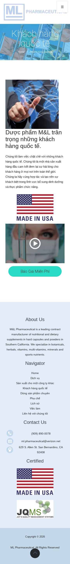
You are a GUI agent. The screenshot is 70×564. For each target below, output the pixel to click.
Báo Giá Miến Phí (35, 271)
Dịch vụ (35, 378)
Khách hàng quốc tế (35, 388)
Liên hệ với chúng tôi (35, 413)
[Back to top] (35, 553)
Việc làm (35, 408)
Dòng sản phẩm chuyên (35, 393)
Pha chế (35, 398)
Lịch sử (35, 403)
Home (21, 51)
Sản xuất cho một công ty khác (35, 383)
